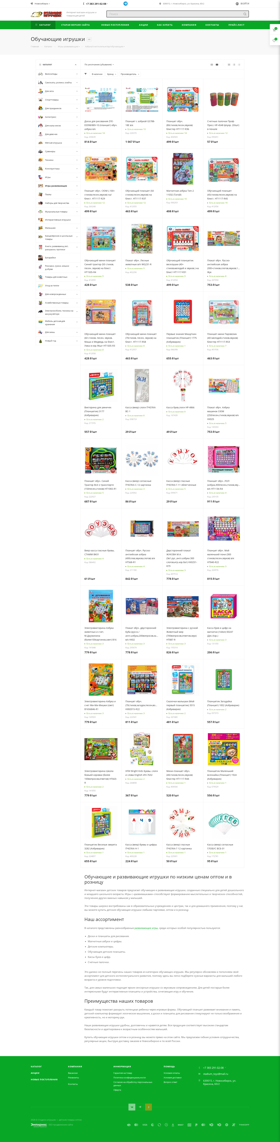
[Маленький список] (212, 64)
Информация (122, 1066)
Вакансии (73, 1073)
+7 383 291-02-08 (213, 1067)
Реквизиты (73, 1077)
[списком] (234, 64)
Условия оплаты (172, 1073)
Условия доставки (172, 1077)
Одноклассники (148, 1107)
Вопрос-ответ (170, 1082)
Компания (75, 1066)
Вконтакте (131, 1107)
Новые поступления (44, 1079)
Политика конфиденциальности (129, 1077)
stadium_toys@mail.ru (215, 1073)
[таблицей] (239, 64)
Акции (35, 1073)
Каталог (36, 1066)
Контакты (73, 1084)
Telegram (140, 1107)
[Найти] (245, 14)
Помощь (169, 1066)
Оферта (117, 1089)
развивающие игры (146, 928)
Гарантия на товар (122, 1073)
